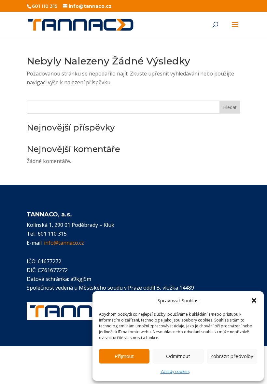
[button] (254, 300)
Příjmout (124, 356)
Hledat (230, 107)
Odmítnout (178, 356)
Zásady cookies (175, 371)
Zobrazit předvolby (231, 356)
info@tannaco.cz (64, 242)
